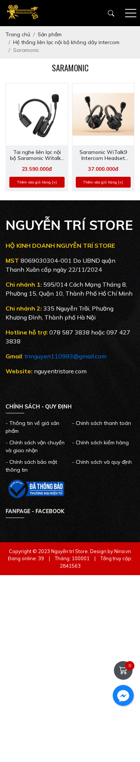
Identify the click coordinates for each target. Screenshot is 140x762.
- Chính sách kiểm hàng (100, 442)
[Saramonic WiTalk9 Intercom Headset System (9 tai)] (103, 114)
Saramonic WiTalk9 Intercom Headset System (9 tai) (103, 155)
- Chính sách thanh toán (101, 423)
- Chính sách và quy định (102, 462)
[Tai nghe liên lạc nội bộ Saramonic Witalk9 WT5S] (37, 114)
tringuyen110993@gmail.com (65, 356)
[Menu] (130, 13)
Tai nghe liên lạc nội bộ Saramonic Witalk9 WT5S (37, 155)
